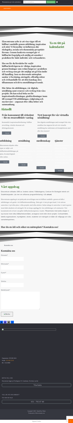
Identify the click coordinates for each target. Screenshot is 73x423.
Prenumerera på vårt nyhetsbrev (11, 2)
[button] (36, 245)
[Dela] (12, 322)
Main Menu (7, 8)
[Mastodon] (5, 322)
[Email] (9, 322)
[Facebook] (2, 322)
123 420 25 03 (10, 360)
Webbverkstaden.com (40, 413)
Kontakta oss (8, 245)
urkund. (49, 194)
